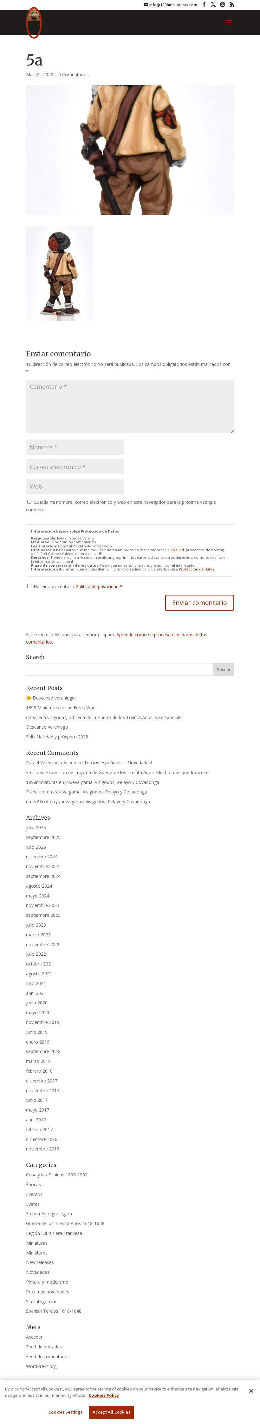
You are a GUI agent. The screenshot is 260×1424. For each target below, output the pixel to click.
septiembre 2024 (43, 876)
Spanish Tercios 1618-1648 (53, 1311)
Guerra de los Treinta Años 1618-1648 (65, 1223)
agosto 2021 (39, 974)
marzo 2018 (38, 1061)
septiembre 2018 (43, 1051)
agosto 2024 (39, 886)
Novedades (37, 1272)
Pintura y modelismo (47, 1282)
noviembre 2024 (42, 866)
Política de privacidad (97, 586)
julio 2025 (36, 847)
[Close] (251, 1391)
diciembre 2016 (41, 1139)
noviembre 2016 (42, 1149)
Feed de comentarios (48, 1356)
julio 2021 (36, 983)
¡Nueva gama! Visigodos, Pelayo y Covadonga (112, 782)
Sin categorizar (41, 1301)
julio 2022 (36, 954)
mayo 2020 (37, 1012)
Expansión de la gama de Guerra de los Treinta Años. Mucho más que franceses (128, 772)
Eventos (34, 1194)
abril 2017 (36, 1120)
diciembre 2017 (41, 1081)
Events (33, 1204)
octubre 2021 (39, 964)
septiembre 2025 (43, 837)
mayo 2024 (37, 896)
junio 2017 (37, 1100)
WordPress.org (41, 1366)
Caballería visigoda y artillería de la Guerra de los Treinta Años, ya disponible (104, 717)
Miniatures (37, 1253)
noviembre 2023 (42, 905)
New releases (40, 1262)
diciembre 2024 (41, 857)
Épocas (33, 1184)
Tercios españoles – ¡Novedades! (118, 763)
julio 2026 (36, 827)
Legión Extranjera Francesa (54, 1233)
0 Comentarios (73, 74)
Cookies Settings (65, 1412)
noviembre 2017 (42, 1091)
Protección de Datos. (197, 569)
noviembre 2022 (42, 944)
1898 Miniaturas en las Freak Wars (61, 708)
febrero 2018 (39, 1071)
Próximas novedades (47, 1292)
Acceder (34, 1337)
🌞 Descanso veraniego (50, 698)
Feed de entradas (44, 1347)
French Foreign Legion (49, 1214)
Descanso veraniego (47, 727)
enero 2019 (37, 1042)
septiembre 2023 (43, 915)
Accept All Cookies (111, 1412)
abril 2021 (36, 993)
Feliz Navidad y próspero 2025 (57, 737)
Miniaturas (37, 1243)
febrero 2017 (39, 1129)
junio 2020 (37, 1003)
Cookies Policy (104, 1395)
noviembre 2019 (42, 1022)
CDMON (177, 549)
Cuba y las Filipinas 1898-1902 (57, 1175)
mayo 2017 (37, 1110)
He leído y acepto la (78, 586)
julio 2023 (36, 925)
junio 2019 (37, 1032)
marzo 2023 (38, 935)
